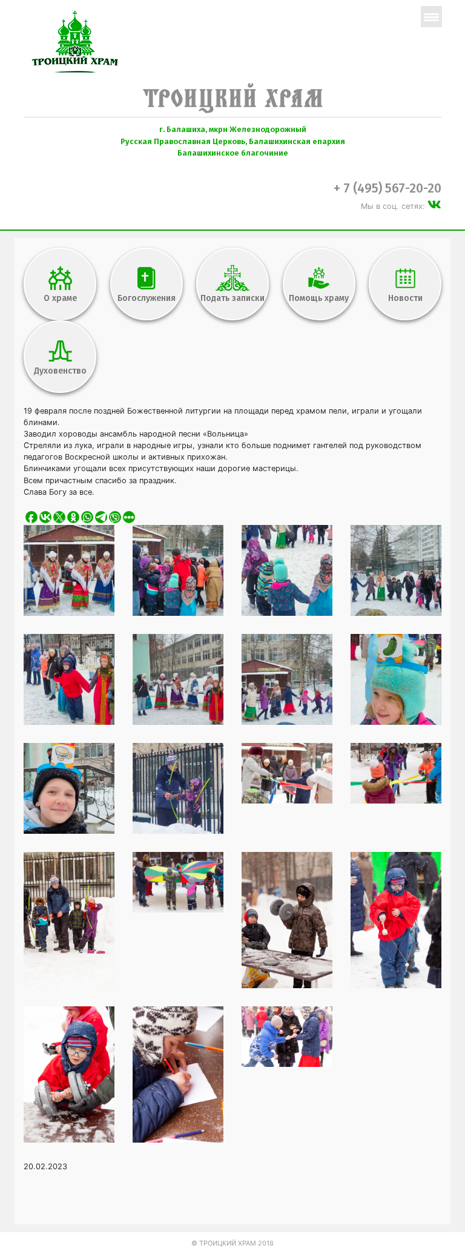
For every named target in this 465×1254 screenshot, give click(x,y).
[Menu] (431, 16)
